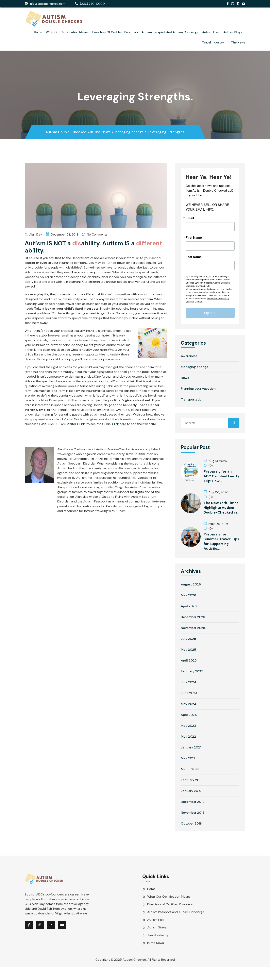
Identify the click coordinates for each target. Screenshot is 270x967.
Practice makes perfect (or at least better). (89, 436)
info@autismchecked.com (47, 4)
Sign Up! (210, 312)
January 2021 (191, 747)
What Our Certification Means (67, 32)
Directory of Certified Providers (115, 32)
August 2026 (191, 584)
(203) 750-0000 (92, 4)
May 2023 (188, 726)
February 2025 (192, 671)
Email (190, 218)
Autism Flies (211, 32)
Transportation (192, 399)
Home (38, 32)
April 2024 (189, 715)
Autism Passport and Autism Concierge (170, 32)
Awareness (189, 356)
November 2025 (193, 628)
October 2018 (191, 823)
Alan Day (35, 234)
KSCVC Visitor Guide (71, 424)
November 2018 (192, 813)
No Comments (97, 234)
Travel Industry (213, 42)
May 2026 (188, 595)
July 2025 (188, 639)
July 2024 (188, 682)
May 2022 (188, 736)
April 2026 (189, 606)
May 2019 (188, 758)
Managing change (194, 367)
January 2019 (191, 791)
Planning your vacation (198, 388)
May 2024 (188, 704)
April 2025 (189, 660)
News (185, 378)
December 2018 (192, 802)
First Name (194, 237)
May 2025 (188, 649)
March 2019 (190, 769)
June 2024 (189, 693)
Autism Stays (232, 32)
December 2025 (193, 617)
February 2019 (191, 780)
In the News (236, 42)
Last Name (194, 256)
